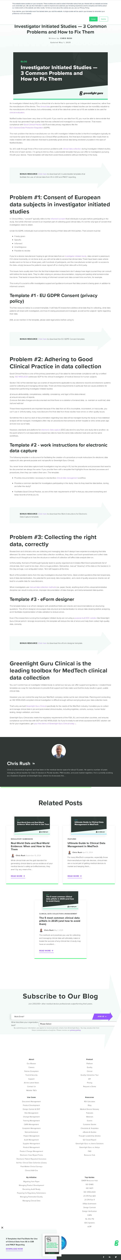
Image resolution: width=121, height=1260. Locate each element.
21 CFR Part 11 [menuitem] (89, 1200)
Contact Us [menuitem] (31, 1086)
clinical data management (67, 478)
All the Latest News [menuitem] (31, 1082)
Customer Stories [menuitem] (89, 1124)
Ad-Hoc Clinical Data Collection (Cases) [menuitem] (31, 1163)
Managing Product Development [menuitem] (31, 1185)
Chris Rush (66, 38)
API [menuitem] (89, 1079)
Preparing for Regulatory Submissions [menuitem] (31, 1193)
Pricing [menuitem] (89, 1082)
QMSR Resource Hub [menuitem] (89, 1180)
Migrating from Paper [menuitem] (31, 1181)
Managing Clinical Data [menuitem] (31, 1200)
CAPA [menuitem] (89, 1215)
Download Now (14, 1248)
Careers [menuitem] (31, 1067)
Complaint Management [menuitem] (31, 1128)
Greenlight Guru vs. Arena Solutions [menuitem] (90, 1143)
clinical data (45, 106)
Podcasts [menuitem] (89, 1113)
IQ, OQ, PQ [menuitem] (89, 1219)
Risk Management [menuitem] (31, 1113)
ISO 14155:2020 (21, 376)
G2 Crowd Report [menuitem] (89, 1140)
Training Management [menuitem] (31, 1120)
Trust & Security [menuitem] (31, 1075)
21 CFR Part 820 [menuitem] (89, 1196)
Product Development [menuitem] (31, 1105)
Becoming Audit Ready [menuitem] (31, 1189)
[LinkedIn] (35, 763)
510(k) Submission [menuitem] (89, 1203)
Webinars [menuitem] (89, 1117)
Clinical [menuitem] (89, 1071)
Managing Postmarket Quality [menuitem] (31, 1197)
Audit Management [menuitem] (31, 1140)
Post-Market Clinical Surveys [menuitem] (31, 1166)
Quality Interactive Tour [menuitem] (90, 1075)
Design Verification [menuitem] (89, 1211)
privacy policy (75, 1030)
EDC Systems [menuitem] (89, 1223)
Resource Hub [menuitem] (89, 1155)
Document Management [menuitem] (31, 1101)
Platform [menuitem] (89, 1063)
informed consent (58, 218)
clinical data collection (72, 148)
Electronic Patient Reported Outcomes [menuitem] (31, 1159)
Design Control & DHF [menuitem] (31, 1109)
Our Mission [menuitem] (31, 1063)
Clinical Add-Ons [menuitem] (31, 1170)
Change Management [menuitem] (31, 1117)
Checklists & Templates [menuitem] (89, 1128)
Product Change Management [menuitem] (31, 1151)
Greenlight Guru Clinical (36, 706)
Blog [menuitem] (89, 1105)
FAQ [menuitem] (89, 1151)
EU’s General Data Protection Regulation (26, 127)
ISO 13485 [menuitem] (90, 1184)
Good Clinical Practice (33, 124)
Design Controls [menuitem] (89, 1207)
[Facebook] (103, 1257)
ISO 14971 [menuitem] (89, 1188)
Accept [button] (93, 19)
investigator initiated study (75, 256)
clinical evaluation (17, 112)
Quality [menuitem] (89, 1067)
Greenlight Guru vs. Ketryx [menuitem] (89, 1147)
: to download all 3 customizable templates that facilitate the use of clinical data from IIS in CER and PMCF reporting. (52, 175)
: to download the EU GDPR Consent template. (52, 339)
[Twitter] (116, 1257)
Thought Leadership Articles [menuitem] (90, 1136)
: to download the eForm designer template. (51, 643)
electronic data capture (50, 429)
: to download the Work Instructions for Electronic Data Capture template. (53, 515)
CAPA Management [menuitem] (31, 1124)
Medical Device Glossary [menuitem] (89, 1109)
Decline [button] (103, 19)
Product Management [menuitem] (31, 1147)
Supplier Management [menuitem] (31, 1143)
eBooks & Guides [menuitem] (89, 1132)
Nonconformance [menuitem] (31, 1132)
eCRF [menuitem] (90, 1226)
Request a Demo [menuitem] (89, 1086)
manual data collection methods (43, 587)
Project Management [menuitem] (31, 1136)
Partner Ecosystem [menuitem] (31, 1071)
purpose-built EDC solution (85, 618)
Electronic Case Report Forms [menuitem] (31, 1155)
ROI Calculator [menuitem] (89, 1101)
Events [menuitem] (89, 1120)
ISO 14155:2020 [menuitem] (90, 1192)
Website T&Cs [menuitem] (31, 1090)
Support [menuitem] (31, 1079)
